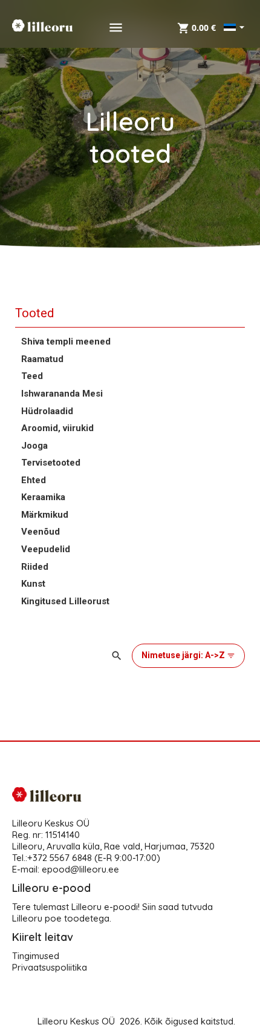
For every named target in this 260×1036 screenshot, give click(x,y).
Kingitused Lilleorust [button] (65, 601)
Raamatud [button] (42, 359)
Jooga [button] (34, 445)
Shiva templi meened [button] (66, 341)
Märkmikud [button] (44, 514)
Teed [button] (32, 376)
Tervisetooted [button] (50, 462)
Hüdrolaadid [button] (47, 411)
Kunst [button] (33, 583)
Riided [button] (34, 566)
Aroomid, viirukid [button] (57, 428)
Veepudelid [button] (45, 549)
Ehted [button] (33, 480)
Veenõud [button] (40, 531)
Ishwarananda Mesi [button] (62, 393)
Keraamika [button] (43, 497)
